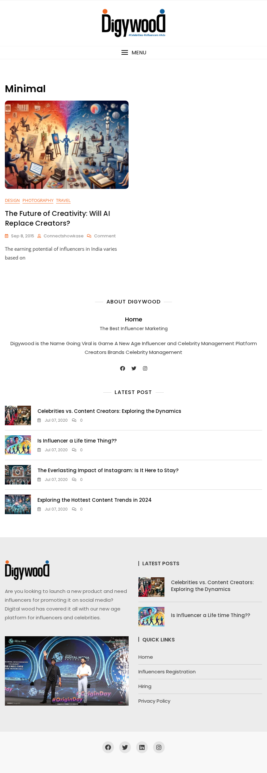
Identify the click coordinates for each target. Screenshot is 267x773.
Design (12, 200)
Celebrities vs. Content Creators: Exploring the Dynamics (109, 411)
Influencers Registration (167, 671)
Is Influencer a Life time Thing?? (77, 440)
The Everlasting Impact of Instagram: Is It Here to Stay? (107, 470)
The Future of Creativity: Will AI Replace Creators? (57, 218)
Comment (105, 236)
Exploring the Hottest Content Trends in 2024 (94, 500)
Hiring (144, 686)
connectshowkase (64, 236)
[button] (133, 52)
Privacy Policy (154, 700)
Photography (37, 200)
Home (133, 319)
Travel (63, 200)
